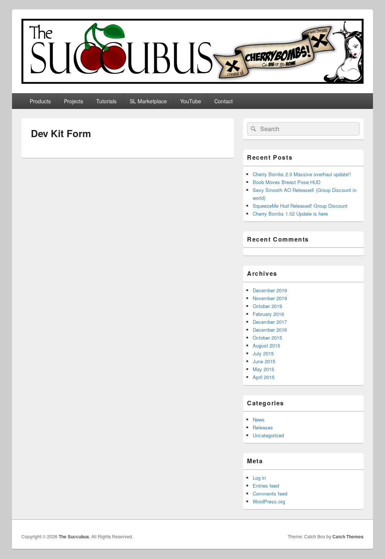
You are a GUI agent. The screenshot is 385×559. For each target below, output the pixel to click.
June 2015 (264, 361)
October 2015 (267, 337)
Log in (259, 477)
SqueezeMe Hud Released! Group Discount (300, 205)
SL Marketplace (148, 101)
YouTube (190, 101)
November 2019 (270, 298)
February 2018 (268, 313)
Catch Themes (348, 536)
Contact (223, 101)
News (259, 419)
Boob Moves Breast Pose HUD (286, 182)
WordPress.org (269, 501)
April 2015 (263, 377)
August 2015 (266, 345)
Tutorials (106, 101)
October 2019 (267, 306)
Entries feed (266, 485)
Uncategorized (268, 435)
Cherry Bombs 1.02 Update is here (290, 213)
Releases (263, 427)
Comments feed (270, 493)
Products (40, 101)
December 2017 (270, 321)
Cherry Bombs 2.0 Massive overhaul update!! (302, 174)
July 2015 (263, 353)
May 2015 (263, 369)
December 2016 (270, 329)
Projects (73, 101)
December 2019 (270, 290)
